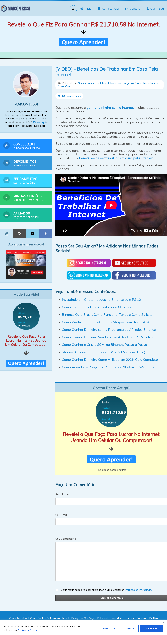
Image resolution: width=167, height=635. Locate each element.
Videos (69, 86)
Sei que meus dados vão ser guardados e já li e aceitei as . (106, 589)
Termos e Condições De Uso (141, 618)
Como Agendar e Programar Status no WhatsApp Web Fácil (108, 367)
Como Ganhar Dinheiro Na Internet (49, 618)
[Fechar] (164, 622)
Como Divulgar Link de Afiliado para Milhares (96, 307)
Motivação (116, 83)
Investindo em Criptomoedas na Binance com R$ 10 (101, 299)
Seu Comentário (65, 538)
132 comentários (71, 95)
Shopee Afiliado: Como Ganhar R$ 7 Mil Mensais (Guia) (103, 352)
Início (88, 8)
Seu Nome (62, 494)
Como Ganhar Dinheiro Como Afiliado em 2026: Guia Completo (110, 359)
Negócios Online (132, 83)
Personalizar (108, 628)
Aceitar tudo (151, 628)
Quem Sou (157, 8)
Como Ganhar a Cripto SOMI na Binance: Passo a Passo (104, 344)
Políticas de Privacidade (139, 589)
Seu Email (61, 515)
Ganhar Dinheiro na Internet (93, 83)
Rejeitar (130, 628)
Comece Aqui (110, 8)
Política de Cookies (28, 630)
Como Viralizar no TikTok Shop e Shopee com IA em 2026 (106, 322)
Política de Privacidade (110, 618)
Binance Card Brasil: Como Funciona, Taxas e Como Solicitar (108, 314)
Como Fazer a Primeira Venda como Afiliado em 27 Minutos (107, 337)
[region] (83, 627)
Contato (135, 8)
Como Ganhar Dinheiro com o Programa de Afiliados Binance (109, 329)
